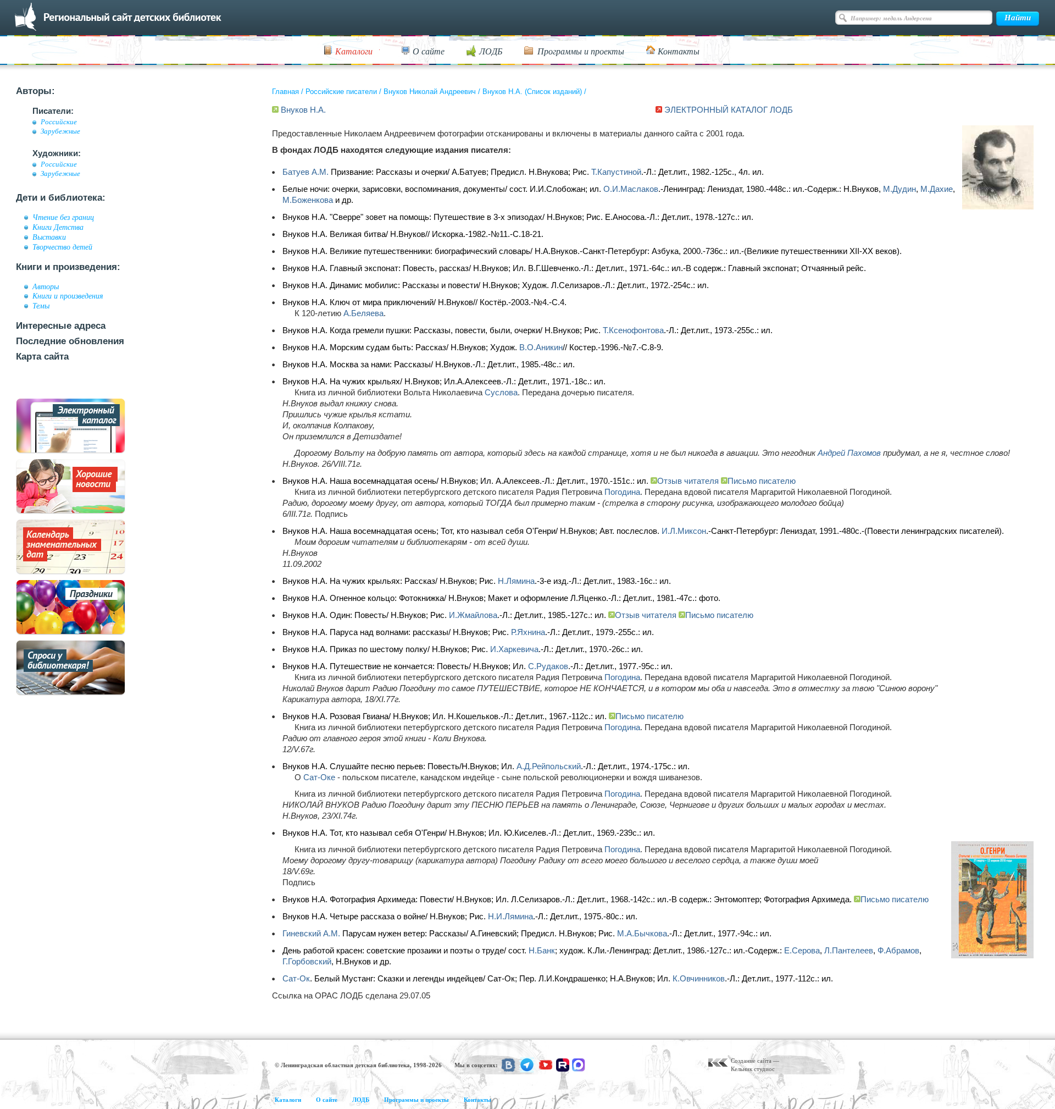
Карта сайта (42, 356)
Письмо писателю (762, 480)
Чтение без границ (63, 217)
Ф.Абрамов (898, 950)
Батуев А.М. (305, 171)
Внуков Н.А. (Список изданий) (532, 91)
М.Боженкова (307, 200)
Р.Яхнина (528, 632)
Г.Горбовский (306, 961)
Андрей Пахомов (849, 452)
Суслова (501, 392)
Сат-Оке (319, 777)
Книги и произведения (67, 295)
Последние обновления (70, 341)
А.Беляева (363, 313)
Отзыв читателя (688, 480)
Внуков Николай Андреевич (430, 91)
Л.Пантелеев (848, 950)
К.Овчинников (699, 978)
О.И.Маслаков (630, 189)
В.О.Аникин (541, 347)
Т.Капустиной (616, 171)
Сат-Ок (296, 978)
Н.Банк (542, 950)
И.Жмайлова (473, 615)
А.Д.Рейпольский (549, 766)
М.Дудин (899, 189)
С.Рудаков (548, 666)
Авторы (45, 286)
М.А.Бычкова (642, 933)
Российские (59, 122)
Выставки (49, 237)
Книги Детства (58, 227)
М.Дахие (936, 189)
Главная (285, 91)
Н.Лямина (516, 581)
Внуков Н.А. (303, 109)
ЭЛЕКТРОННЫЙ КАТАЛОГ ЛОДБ (728, 109)
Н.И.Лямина (510, 916)
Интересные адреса (61, 326)
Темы (40, 305)
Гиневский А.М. (311, 933)
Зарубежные (60, 131)
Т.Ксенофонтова (633, 330)
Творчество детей (62, 246)
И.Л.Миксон (684, 531)
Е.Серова (802, 950)
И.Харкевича (514, 649)
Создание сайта (751, 1060)
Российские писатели (341, 91)
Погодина (622, 491)
